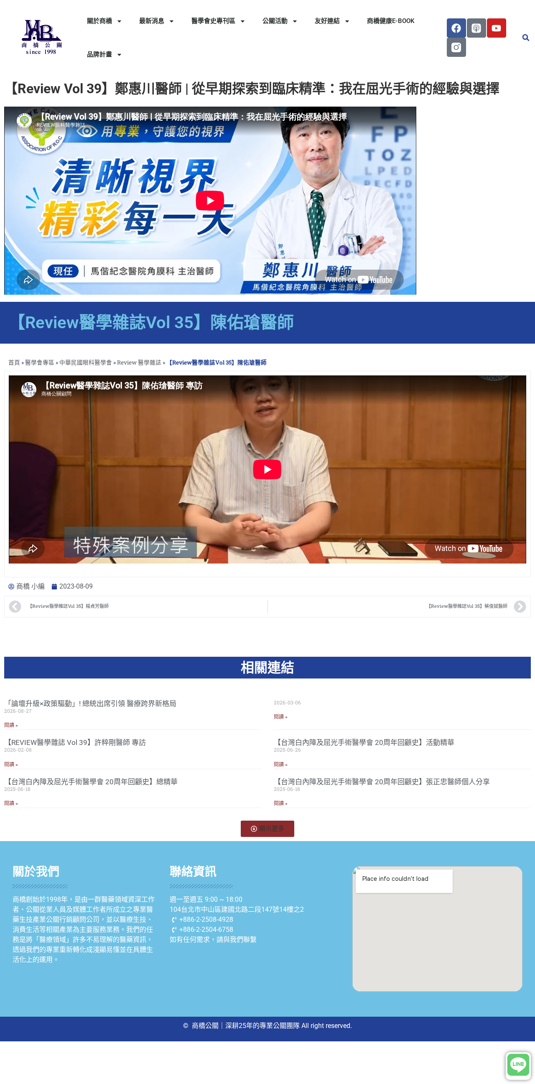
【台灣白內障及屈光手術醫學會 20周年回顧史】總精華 (91, 782)
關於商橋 (99, 21)
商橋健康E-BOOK (391, 21)
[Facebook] (456, 28)
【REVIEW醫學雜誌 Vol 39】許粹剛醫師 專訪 (75, 742)
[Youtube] (496, 28)
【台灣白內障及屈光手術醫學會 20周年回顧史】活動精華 (364, 742)
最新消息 (151, 21)
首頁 (14, 362)
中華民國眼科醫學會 (85, 362)
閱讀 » (11, 725)
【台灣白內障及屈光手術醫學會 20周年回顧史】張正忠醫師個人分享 (382, 782)
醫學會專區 (39, 362)
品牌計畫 (99, 54)
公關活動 (275, 21)
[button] (526, 37)
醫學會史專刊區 (213, 21)
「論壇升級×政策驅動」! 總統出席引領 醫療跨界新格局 (90, 703)
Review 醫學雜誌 (139, 362)
